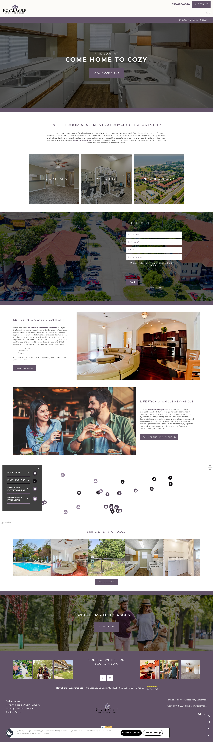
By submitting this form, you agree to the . (155, 264)
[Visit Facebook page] (103, 678)
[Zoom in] (210, 465)
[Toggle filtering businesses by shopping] (35, 489)
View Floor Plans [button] (106, 73)
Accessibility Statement (195, 699)
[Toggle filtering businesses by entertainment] (35, 481)
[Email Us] (209, 722)
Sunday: (9, 712)
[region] (90, 733)
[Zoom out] (210, 469)
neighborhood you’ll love (159, 409)
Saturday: (10, 708)
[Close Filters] (39, 468)
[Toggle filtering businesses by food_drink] (35, 473)
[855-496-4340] (209, 715)
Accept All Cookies (131, 732)
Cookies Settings (153, 732)
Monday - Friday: (14, 705)
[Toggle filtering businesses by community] (35, 499)
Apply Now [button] (106, 626)
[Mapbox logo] (6, 522)
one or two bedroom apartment (42, 327)
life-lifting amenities (82, 140)
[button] (201, 4)
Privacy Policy (175, 699)
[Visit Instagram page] (110, 678)
